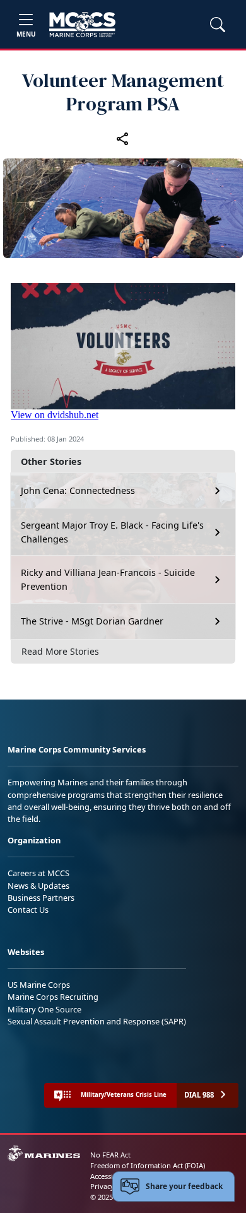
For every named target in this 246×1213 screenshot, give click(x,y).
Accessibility (109, 1176)
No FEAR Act (110, 1154)
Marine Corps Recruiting (53, 996)
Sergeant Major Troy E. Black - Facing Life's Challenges (112, 532)
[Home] (82, 24)
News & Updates (38, 885)
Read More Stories (60, 651)
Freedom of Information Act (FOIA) (147, 1165)
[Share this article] (123, 138)
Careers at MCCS (38, 873)
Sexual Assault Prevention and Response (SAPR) (97, 1021)
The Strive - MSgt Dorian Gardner (92, 621)
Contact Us (28, 909)
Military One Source (44, 1009)
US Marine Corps (39, 984)
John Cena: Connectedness (78, 490)
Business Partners (41, 897)
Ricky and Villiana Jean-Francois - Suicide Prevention (108, 579)
